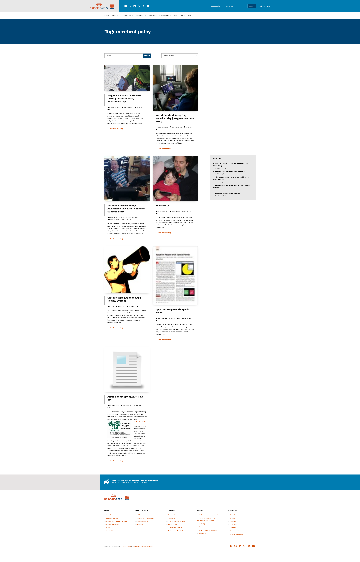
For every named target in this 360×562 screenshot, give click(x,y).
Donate (182, 15)
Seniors (232, 518)
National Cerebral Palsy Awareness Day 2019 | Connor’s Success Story (126, 208)
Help (268, 6)
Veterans (233, 521)
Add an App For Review (176, 531)
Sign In (262, 6)
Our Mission (110, 515)
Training (202, 524)
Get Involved (234, 531)
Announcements (114, 217)
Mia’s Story (162, 205)
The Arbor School (140, 421)
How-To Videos (142, 521)
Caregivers (233, 524)
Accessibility (148, 546)
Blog (175, 15)
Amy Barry (140, 107)
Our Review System (175, 528)
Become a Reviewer (237, 534)
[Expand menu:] (117, 15)
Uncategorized (163, 318)
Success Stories (114, 107)
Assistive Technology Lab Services (211, 515)
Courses (202, 527)
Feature (112, 306)
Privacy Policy (126, 546)
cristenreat (187, 211)
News (108, 528)
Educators (233, 515)
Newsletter (203, 533)
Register (140, 524)
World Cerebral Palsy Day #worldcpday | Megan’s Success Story (175, 118)
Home (106, 15)
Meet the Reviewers (113, 524)
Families (233, 528)
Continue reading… (117, 129)
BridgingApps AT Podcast (208, 530)
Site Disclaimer (137, 546)
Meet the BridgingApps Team (116, 521)
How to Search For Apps (176, 521)
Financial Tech (173, 524)
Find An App (172, 515)
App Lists (124, 217)
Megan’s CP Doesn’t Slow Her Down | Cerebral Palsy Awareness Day (124, 98)
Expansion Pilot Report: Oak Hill (227, 193)
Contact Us (110, 531)
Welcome (140, 515)
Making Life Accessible (145, 518)
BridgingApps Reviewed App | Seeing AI (230, 171)
